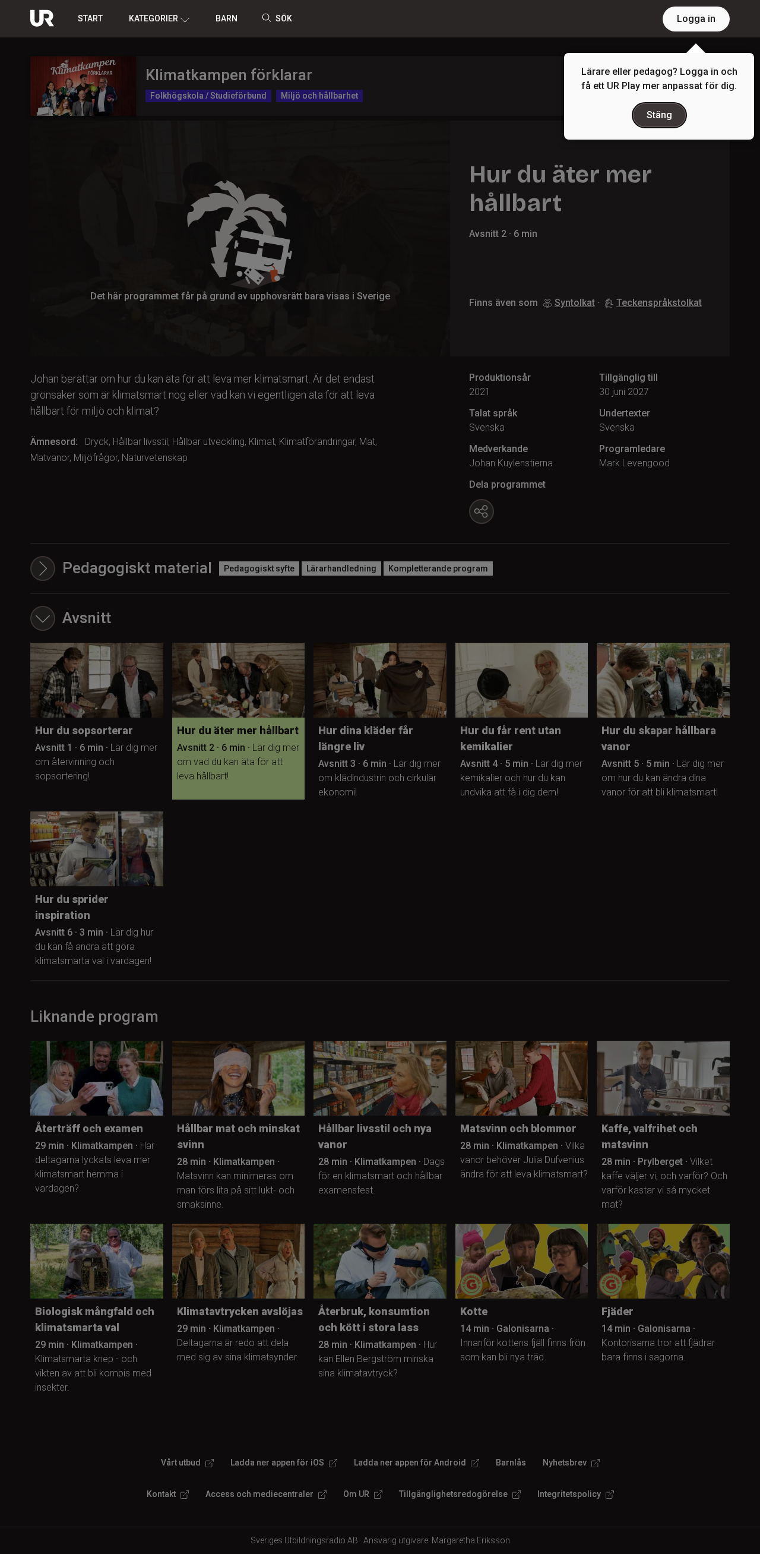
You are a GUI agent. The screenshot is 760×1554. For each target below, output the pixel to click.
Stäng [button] (659, 115)
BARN (227, 18)
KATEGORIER (153, 18)
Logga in (696, 18)
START (90, 18)
